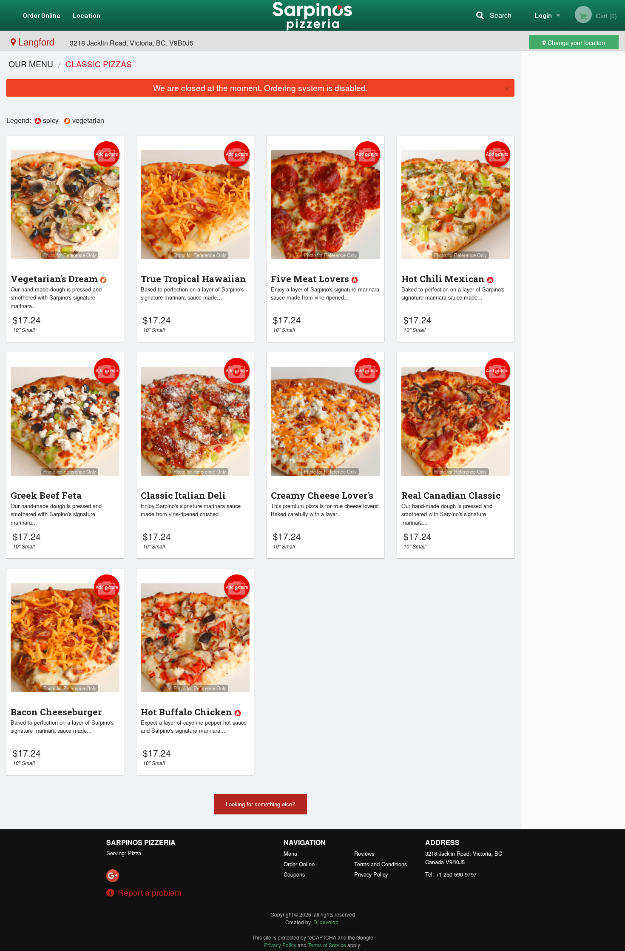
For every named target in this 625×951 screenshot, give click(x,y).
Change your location (575, 42)
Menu (290, 853)
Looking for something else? (260, 804)
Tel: (451, 874)
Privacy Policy (371, 874)
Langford (36, 41)
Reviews (364, 853)
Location (86, 15)
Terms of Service (327, 944)
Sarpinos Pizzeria (141, 842)
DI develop (325, 921)
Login (543, 15)
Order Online (41, 15)
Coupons (294, 874)
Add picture (107, 154)
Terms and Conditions (380, 864)
